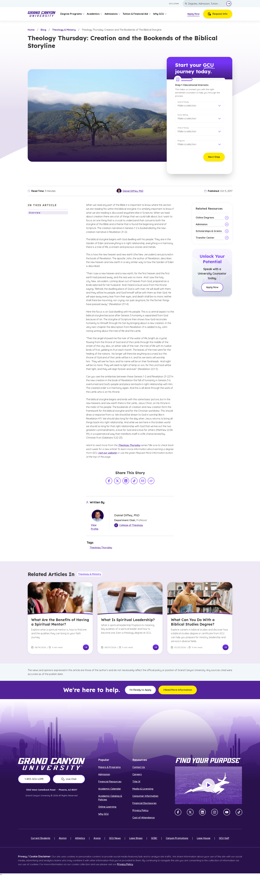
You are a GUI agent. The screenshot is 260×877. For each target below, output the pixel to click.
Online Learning (107, 806)
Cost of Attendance (143, 817)
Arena (97, 838)
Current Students (40, 838)
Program (181, 140)
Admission (104, 774)
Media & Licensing (142, 788)
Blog (43, 29)
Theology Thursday (101, 547)
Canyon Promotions (177, 838)
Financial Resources (109, 781)
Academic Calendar (109, 788)
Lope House (203, 838)
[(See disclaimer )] (143, 276)
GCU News (115, 838)
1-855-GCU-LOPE (34, 778)
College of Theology (131, 525)
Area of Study (183, 128)
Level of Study (183, 102)
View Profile (94, 526)
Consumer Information (145, 795)
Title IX (136, 781)
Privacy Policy (140, 810)
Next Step (214, 156)
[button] (199, 106)
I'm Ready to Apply (140, 689)
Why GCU (103, 813)
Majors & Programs (109, 767)
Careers (137, 774)
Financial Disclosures (144, 803)
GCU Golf (224, 838)
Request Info (220, 13)
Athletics (80, 838)
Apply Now (193, 13)
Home (31, 29)
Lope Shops (135, 838)
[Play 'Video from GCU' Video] (208, 785)
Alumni (63, 838)
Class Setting (183, 115)
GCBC (154, 838)
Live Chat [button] (71, 778)
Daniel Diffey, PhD (133, 190)
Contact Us (138, 767)
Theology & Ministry (64, 29)
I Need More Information (177, 689)
